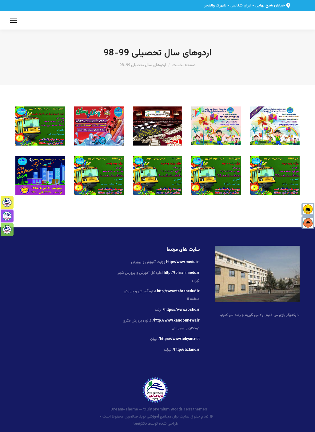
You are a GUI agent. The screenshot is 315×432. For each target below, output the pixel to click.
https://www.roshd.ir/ (181, 310)
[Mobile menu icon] (13, 20)
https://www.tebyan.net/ (179, 339)
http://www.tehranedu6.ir (178, 291)
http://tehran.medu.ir (182, 273)
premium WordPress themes (180, 409)
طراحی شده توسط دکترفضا (156, 424)
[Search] (23, 20)
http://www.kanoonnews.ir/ (176, 320)
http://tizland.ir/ (186, 350)
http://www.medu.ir (182, 262)
